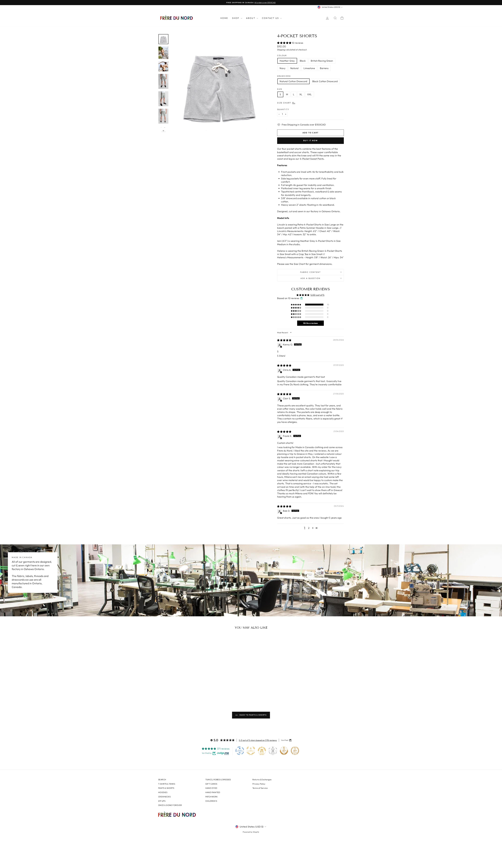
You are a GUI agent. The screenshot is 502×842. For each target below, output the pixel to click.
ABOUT (251, 18)
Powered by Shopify (251, 832)
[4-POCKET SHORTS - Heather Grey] (170, 689)
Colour (282, 55)
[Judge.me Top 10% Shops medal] (284, 750)
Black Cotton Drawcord (325, 81)
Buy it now (310, 140)
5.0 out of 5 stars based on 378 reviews (258, 740)
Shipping (281, 49)
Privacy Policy (258, 784)
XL (300, 94)
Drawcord (284, 76)
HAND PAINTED (212, 792)
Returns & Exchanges (262, 779)
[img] (284, 340)
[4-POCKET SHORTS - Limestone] (187, 689)
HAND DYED (211, 788)
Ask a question (310, 278)
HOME (224, 18)
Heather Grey (287, 60)
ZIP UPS (161, 801)
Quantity (283, 109)
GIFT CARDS (211, 784)
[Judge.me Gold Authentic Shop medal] (251, 750)
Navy (282, 68)
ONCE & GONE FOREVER (170, 805)
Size (279, 89)
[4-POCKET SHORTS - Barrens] (191, 689)
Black (303, 60)
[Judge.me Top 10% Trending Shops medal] (295, 750)
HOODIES (162, 792)
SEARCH (162, 779)
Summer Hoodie (315, 227)
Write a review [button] (310, 323)
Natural (294, 68)
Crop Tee (303, 254)
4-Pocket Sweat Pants (312, 158)
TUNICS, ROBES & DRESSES (218, 779)
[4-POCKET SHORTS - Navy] (180, 689)
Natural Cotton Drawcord (293, 81)
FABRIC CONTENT (310, 272)
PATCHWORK (211, 796)
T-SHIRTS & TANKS (166, 784)
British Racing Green (322, 60)
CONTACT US (271, 18)
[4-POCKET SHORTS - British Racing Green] (177, 689)
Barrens (324, 68)
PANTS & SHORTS (166, 788)
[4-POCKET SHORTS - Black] (173, 689)
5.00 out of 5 (317, 294)
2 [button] (308, 527)
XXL (309, 94)
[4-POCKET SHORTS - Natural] (184, 689)
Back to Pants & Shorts (253, 715)
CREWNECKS (164, 796)
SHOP (236, 18)
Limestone (309, 68)
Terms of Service (260, 788)
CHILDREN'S (211, 801)
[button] (284, 42)
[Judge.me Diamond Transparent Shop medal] (240, 750)
